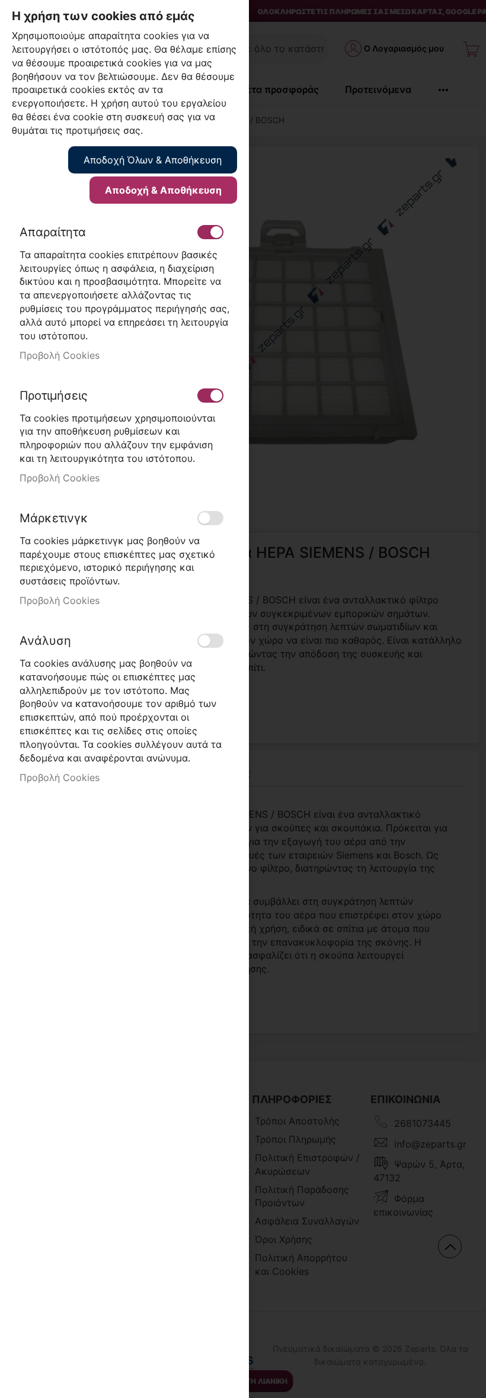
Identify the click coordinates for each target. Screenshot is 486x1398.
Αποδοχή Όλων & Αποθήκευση (153, 160)
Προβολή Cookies (60, 355)
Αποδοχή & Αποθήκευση (163, 190)
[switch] (210, 232)
